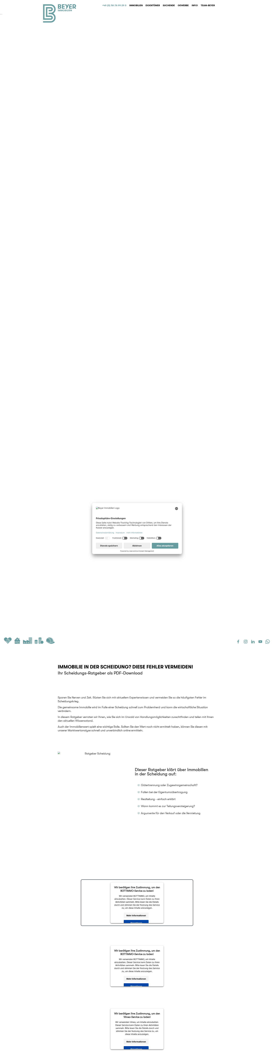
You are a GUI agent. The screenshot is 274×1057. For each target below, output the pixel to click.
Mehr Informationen (136, 915)
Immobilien (136, 5)
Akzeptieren (136, 923)
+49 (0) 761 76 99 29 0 (114, 5)
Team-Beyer (208, 5)
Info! (195, 5)
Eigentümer (153, 5)
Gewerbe (183, 5)
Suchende (169, 5)
